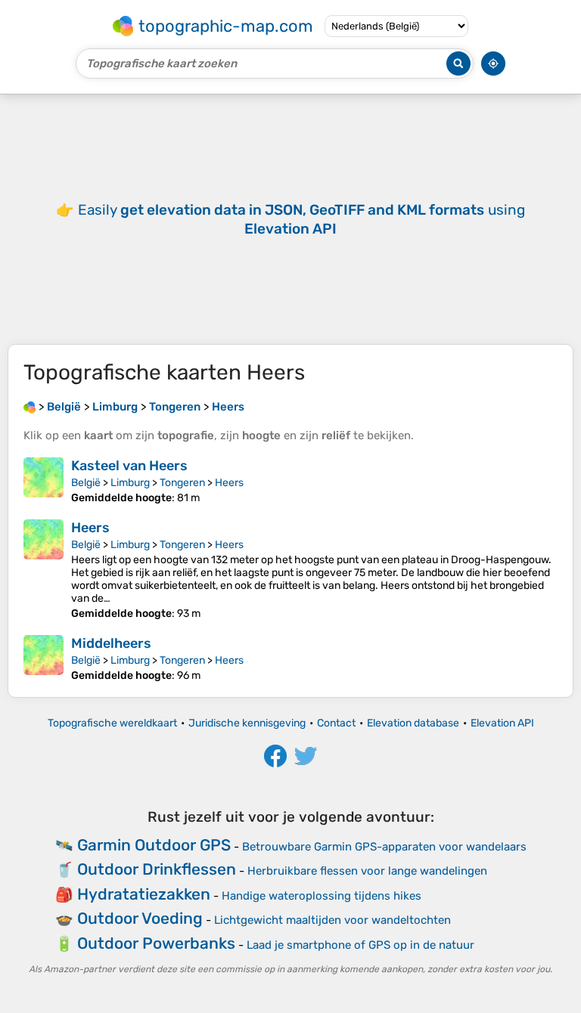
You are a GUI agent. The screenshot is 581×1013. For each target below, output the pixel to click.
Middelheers (111, 643)
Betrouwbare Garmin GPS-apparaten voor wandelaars (384, 846)
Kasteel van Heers (129, 465)
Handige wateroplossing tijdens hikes (321, 896)
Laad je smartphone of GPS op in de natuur (360, 945)
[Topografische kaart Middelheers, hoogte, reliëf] (43, 658)
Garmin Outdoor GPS (154, 844)
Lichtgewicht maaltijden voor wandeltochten (332, 920)
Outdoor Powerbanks (156, 943)
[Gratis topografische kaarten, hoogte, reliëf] (29, 407)
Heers (229, 482)
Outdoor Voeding (140, 918)
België (86, 482)
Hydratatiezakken (143, 893)
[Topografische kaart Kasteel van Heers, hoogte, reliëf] (43, 480)
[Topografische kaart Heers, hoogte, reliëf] (43, 569)
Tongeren (182, 482)
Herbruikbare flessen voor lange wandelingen (367, 871)
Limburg (130, 482)
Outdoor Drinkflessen (156, 869)
